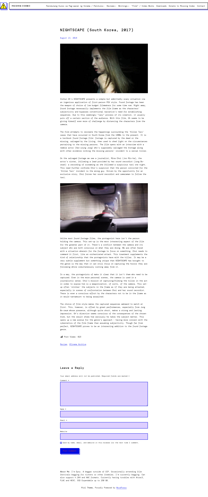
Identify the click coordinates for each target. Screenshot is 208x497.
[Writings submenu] (128, 6)
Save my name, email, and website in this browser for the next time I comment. (101, 443)
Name (63, 409)
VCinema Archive (77, 344)
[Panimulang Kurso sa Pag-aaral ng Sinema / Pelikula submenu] (103, 6)
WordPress (121, 488)
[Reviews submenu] (115, 6)
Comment (64, 380)
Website (63, 431)
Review (63, 344)
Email (63, 420)
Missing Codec (21, 6)
